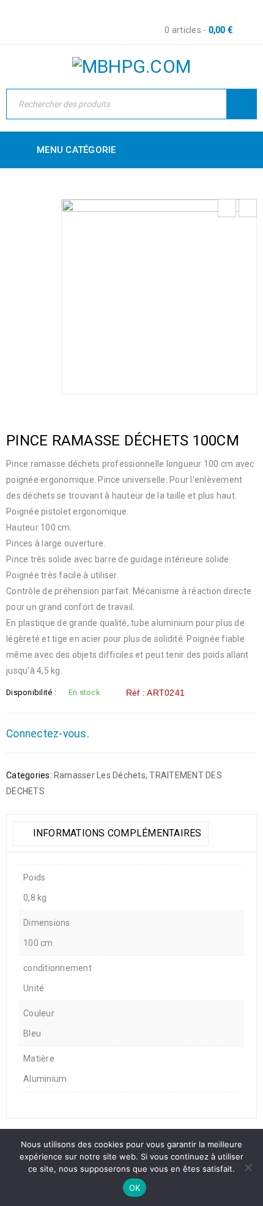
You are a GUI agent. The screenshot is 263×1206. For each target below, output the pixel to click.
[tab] (111, 833)
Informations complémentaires (115, 833)
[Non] (248, 1167)
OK (135, 1188)
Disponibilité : (31, 692)
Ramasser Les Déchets (100, 775)
